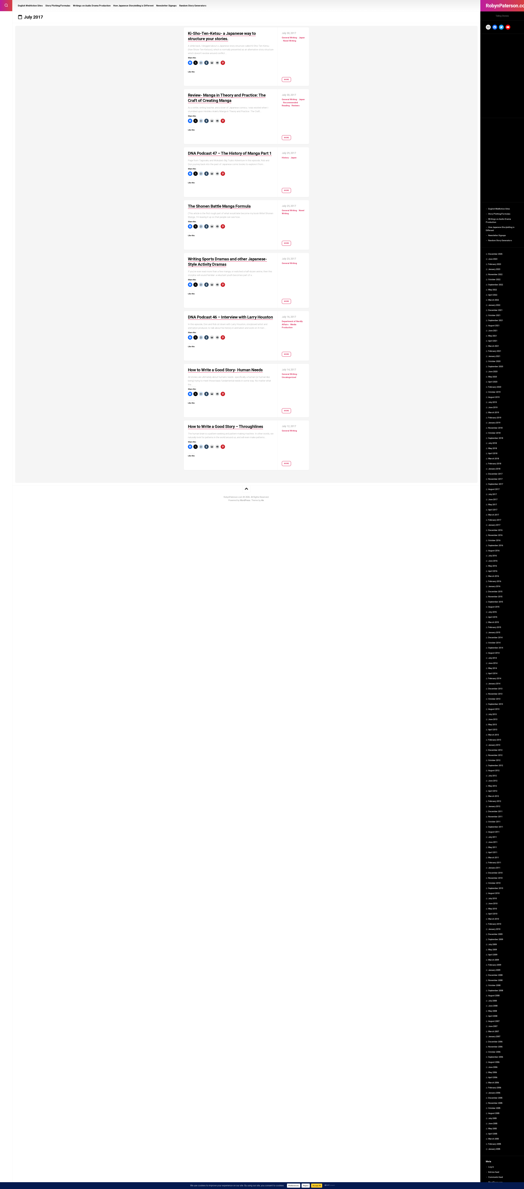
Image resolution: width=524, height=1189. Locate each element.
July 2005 (492, 1118)
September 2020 (495, 366)
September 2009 (495, 939)
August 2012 (493, 770)
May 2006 (492, 1072)
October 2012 (494, 760)
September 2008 (495, 990)
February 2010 (494, 924)
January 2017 (494, 525)
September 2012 (495, 765)
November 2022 (495, 274)
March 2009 (493, 960)
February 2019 (494, 418)
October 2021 (494, 315)
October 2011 (494, 822)
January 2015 (494, 632)
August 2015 (493, 607)
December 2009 (495, 934)
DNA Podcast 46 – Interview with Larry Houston (230, 317)
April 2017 (492, 510)
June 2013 (492, 719)
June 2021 (492, 331)
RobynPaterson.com (502, 6)
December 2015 (495, 591)
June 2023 (492, 259)
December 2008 (495, 975)
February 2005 (494, 1144)
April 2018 (492, 453)
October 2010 (494, 883)
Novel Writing (289, 41)
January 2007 (494, 1036)
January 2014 (494, 684)
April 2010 (492, 914)
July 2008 (492, 1001)
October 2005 (494, 1108)
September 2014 (495, 648)
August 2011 (493, 832)
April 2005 (492, 1134)
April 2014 (492, 673)
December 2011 (495, 811)
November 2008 (495, 980)
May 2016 (492, 566)
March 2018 (493, 458)
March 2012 (493, 796)
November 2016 (495, 535)
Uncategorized (289, 377)
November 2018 (495, 428)
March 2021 (493, 346)
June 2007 (492, 1026)
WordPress (245, 500)
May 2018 (492, 448)
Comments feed (495, 1177)
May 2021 (492, 336)
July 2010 (492, 898)
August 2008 (493, 995)
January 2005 (494, 1149)
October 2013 (494, 699)
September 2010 (495, 888)
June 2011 (492, 842)
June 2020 (492, 371)
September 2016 (495, 545)
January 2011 (494, 868)
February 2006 (494, 1088)
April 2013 (492, 730)
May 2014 (492, 668)
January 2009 (494, 970)
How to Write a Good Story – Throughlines (225, 426)
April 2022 (492, 295)
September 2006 (495, 1057)
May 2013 (492, 724)
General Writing (289, 37)
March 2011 (493, 857)
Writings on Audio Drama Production (498, 220)
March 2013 (493, 735)
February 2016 (494, 581)
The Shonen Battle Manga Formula (219, 206)
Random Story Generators (500, 240)
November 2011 (495, 817)
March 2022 (493, 300)
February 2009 (494, 965)
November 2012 (495, 755)
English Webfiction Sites (499, 209)
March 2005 (493, 1139)
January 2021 (494, 356)
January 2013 (494, 745)
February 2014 (494, 678)
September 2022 (495, 285)
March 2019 (493, 412)
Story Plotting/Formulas (499, 214)
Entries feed (493, 1172)
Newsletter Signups (497, 235)
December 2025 (495, 254)
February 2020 (494, 387)
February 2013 (494, 740)
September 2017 (495, 484)
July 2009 (492, 944)
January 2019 (494, 423)
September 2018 (495, 438)
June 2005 (492, 1123)
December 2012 (495, 750)
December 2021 (495, 310)
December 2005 (495, 1098)
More (286, 79)
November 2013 (495, 694)
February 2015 (494, 627)
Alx (262, 500)
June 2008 (492, 1006)
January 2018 (494, 469)
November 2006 (495, 1047)
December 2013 (495, 689)
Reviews (296, 105)
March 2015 (493, 622)
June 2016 (492, 561)
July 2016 (492, 556)
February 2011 (494, 863)
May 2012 (492, 786)
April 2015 (492, 617)
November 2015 (495, 597)
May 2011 (492, 847)
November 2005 (495, 1103)
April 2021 (492, 341)
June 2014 (492, 663)
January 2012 (494, 806)
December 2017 (495, 474)
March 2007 (493, 1031)
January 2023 (494, 269)
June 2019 (492, 407)
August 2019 (493, 397)
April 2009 (492, 955)
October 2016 (494, 540)
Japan (302, 37)
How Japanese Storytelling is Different (500, 229)
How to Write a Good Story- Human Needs (225, 369)
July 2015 (492, 612)
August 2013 (493, 709)
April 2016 (492, 571)
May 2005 (492, 1128)
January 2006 (494, 1093)
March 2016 (493, 576)
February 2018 (494, 464)
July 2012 (492, 776)
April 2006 (492, 1077)
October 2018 (494, 433)
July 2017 (492, 494)
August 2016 (493, 551)
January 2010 (494, 929)
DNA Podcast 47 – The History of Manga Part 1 (230, 153)
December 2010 (495, 873)
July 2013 (492, 714)
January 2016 (494, 586)
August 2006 (493, 1062)
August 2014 (493, 653)
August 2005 (493, 1113)
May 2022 (492, 290)
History (285, 157)
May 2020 (492, 377)
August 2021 (493, 325)
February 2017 (494, 520)
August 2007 (493, 1021)
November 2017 (495, 479)
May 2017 (492, 504)
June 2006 (492, 1067)
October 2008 (494, 985)
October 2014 (494, 643)
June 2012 (492, 781)
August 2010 (493, 893)
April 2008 (492, 1016)
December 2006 (495, 1042)
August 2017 (493, 489)
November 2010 (495, 878)
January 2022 (494, 305)
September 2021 (495, 320)
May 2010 (492, 909)
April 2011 (492, 852)
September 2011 (495, 827)
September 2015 (495, 602)
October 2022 (494, 279)
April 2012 (492, 791)
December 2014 (495, 637)
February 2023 (494, 264)
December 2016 (495, 530)
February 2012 (494, 801)
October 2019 (494, 392)
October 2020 (494, 361)
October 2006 (494, 1052)
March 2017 (493, 515)
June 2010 (492, 903)
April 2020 (492, 382)
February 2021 (494, 351)
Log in (491, 1167)
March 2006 (493, 1083)
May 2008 (492, 1011)
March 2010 (493, 919)
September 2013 (495, 704)
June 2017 (492, 499)
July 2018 (492, 443)
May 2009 (492, 950)
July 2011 (492, 837)
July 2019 (492, 402)
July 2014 (492, 658)
